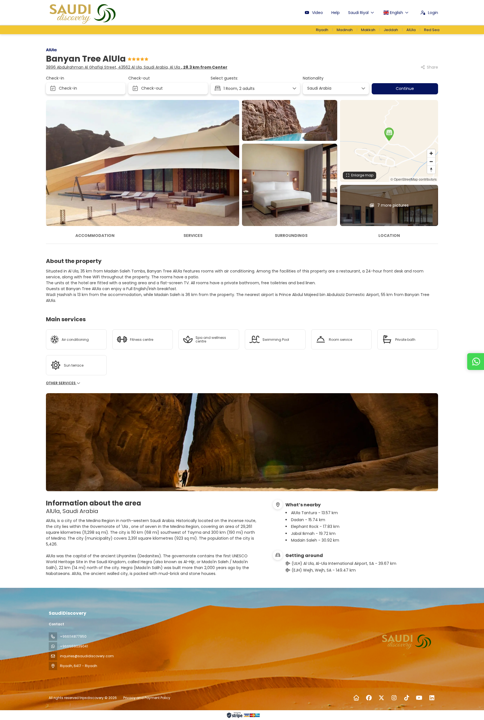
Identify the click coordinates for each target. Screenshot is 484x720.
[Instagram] (393, 698)
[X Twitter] (381, 698)
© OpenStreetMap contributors (413, 179)
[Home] (356, 698)
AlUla (51, 50)
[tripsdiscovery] (406, 641)
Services (193, 235)
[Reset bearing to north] (431, 170)
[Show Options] (363, 88)
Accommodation (95, 235)
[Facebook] (368, 698)
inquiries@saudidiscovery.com (87, 656)
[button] (389, 134)
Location (389, 235)
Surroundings (291, 235)
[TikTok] (406, 698)
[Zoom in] (431, 153)
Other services (61, 383)
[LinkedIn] (431, 698)
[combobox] (333, 88)
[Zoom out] (431, 161)
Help (335, 12)
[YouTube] (419, 698)
